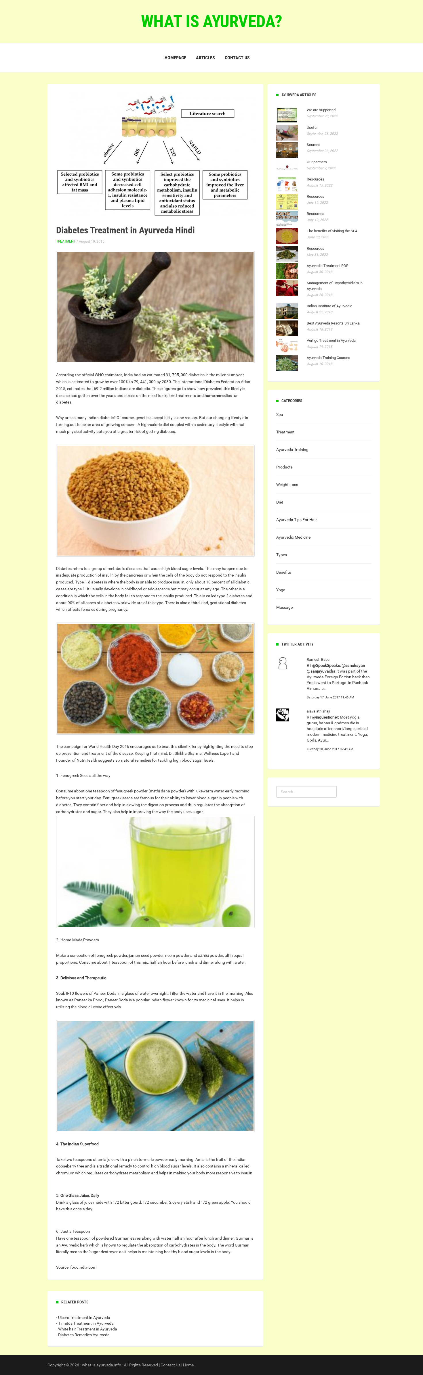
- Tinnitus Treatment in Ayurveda (85, 1323)
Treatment (66, 241)
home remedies (218, 395)
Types (281, 554)
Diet (279, 502)
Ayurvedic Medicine (293, 537)
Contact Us (170, 1365)
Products (284, 467)
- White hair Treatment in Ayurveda (86, 1329)
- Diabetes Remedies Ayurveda (83, 1334)
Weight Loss (287, 484)
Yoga (280, 589)
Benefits (283, 572)
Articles (205, 57)
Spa (279, 414)
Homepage (175, 57)
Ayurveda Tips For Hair (296, 519)
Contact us (237, 57)
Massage (284, 607)
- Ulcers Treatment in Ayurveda (83, 1317)
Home (188, 1365)
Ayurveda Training (292, 449)
